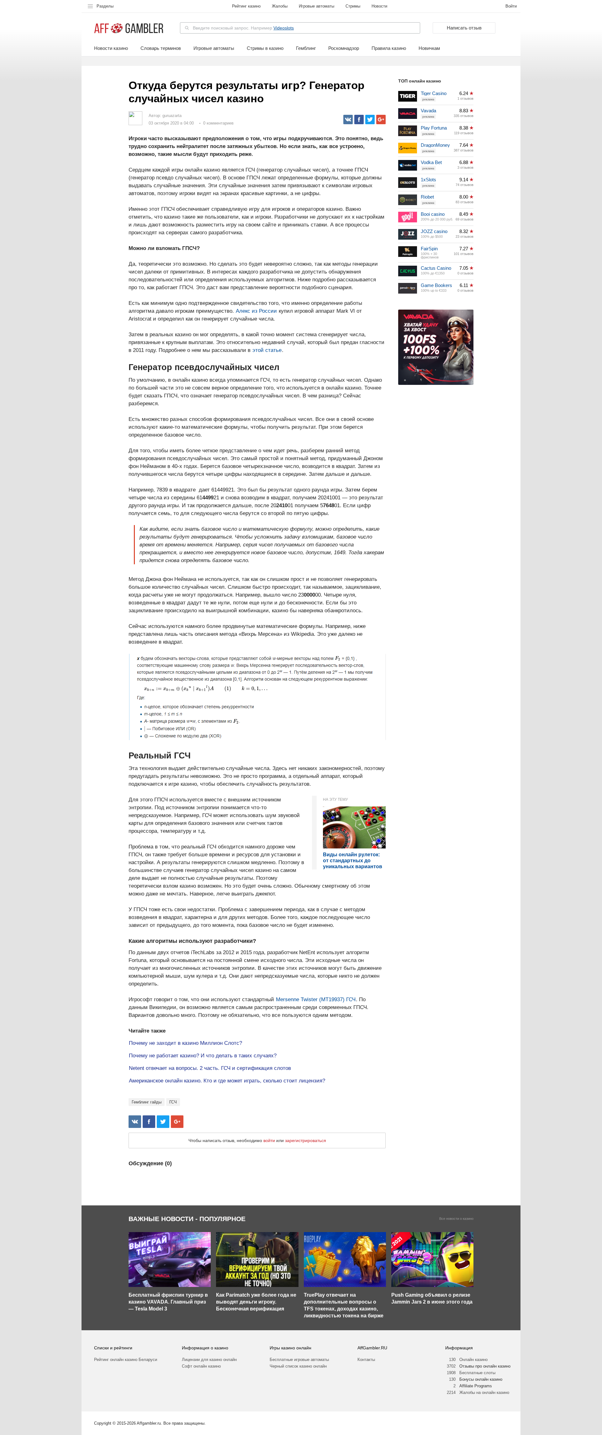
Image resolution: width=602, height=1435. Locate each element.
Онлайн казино (473, 1359)
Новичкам (429, 48)
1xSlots (428, 179)
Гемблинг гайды (146, 1102)
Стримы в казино (265, 48)
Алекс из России (256, 311)
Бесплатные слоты (477, 1372)
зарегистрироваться (305, 1140)
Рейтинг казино (246, 6)
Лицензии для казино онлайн (209, 1359)
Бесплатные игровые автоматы (299, 1359)
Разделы (105, 6)
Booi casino (433, 214)
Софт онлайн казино (201, 1366)
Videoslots (283, 27)
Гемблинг (306, 48)
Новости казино (111, 48)
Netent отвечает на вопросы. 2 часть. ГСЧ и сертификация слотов (210, 1068)
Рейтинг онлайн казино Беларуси (125, 1359)
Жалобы (280, 6)
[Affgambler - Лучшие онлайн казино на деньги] (129, 28)
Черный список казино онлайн (298, 1366)
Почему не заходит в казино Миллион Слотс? (185, 1043)
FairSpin (429, 248)
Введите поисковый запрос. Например (243, 27)
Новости (379, 6)
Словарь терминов (160, 48)
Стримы (353, 6)
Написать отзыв (464, 27)
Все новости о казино (456, 1218)
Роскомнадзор (343, 48)
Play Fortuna (434, 127)
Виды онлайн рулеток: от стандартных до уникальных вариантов (352, 860)
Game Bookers (436, 285)
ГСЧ (173, 1102)
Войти (511, 6)
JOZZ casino (434, 231)
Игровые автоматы (316, 6)
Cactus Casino (436, 268)
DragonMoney (435, 145)
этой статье (267, 350)
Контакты (366, 1359)
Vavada (428, 110)
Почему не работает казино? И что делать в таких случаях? (203, 1056)
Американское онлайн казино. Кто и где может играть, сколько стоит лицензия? (227, 1081)
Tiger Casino (433, 93)
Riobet (427, 196)
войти (269, 1140)
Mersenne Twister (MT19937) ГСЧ (316, 999)
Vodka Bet (431, 162)
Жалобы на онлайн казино (484, 1392)
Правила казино (389, 48)
